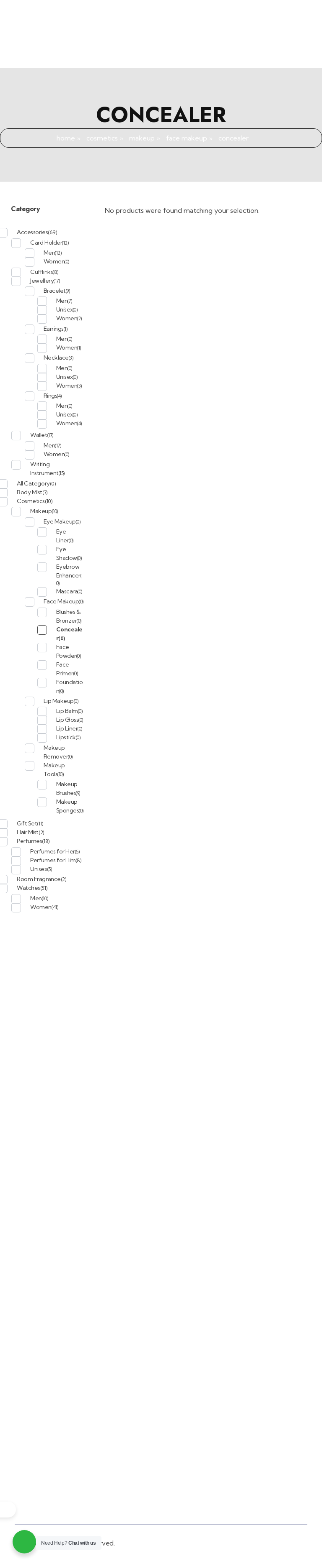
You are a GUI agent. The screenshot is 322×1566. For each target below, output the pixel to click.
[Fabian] (58, 48)
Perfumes (29, 841)
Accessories (32, 232)
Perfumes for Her (52, 851)
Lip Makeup (59, 701)
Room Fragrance (38, 879)
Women (54, 261)
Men (49, 252)
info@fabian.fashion (284, 11)
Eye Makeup (60, 521)
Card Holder (46, 242)
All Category (33, 483)
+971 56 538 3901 (200, 11)
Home (66, 138)
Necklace (56, 357)
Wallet (38, 435)
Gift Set (27, 823)
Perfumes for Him (52, 860)
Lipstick (66, 737)
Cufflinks (41, 272)
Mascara (67, 591)
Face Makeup (186, 138)
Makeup (142, 138)
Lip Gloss (67, 719)
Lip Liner (67, 728)
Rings (50, 395)
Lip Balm (67, 711)
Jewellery (42, 280)
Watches (28, 888)
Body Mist (29, 492)
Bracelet (55, 290)
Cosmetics (102, 138)
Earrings (54, 328)
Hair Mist (28, 832)
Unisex (64, 309)
